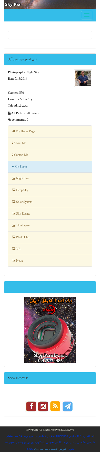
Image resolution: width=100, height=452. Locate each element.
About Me (19, 143)
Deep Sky (21, 190)
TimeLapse (22, 225)
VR (18, 249)
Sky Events (22, 213)
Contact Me (20, 155)
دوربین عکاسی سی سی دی (50, 448)
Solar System (23, 202)
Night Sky (22, 178)
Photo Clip (22, 237)
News (19, 260)
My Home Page (25, 131)
